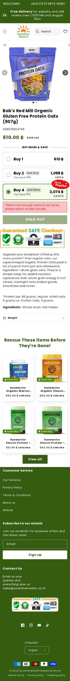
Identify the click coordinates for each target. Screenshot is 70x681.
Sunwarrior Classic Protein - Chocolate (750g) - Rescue (18, 441)
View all (35, 459)
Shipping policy (56, 675)
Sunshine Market (29, 670)
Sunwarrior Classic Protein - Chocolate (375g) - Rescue (52, 441)
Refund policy (16, 675)
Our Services (12, 480)
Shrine (57, 670)
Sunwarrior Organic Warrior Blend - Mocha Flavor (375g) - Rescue (18, 389)
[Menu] (5, 31)
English (33, 650)
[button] (40, 31)
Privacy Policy (12, 487)
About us (9, 503)
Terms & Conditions (17, 495)
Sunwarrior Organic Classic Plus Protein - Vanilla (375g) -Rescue (52, 389)
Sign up (35, 555)
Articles (8, 510)
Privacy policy (36, 675)
